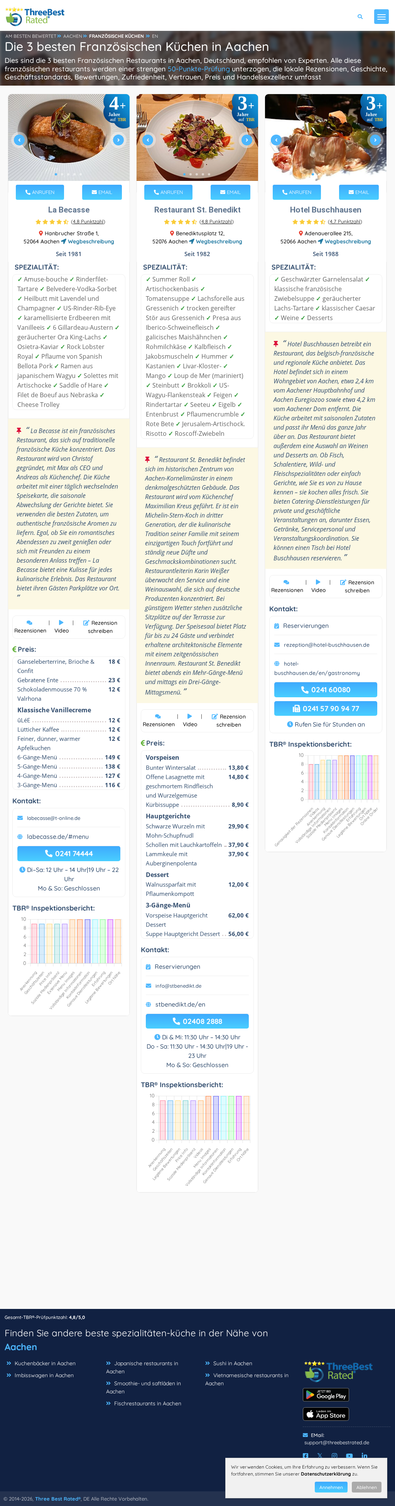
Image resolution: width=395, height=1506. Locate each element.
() (88, 221)
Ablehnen (366, 1487)
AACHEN (72, 36)
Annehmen (331, 1487)
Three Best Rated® (58, 1499)
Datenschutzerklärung (326, 1474)
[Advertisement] (197, 1255)
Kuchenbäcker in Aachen (45, 1363)
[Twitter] (320, 1455)
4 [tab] (74, 174)
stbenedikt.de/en (180, 1004)
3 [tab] (68, 174)
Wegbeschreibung (90, 241)
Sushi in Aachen (232, 1363)
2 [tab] (62, 174)
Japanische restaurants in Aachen (142, 1367)
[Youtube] (349, 1455)
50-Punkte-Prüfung (199, 68)
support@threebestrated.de (336, 1442)
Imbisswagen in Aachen (44, 1375)
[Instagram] (334, 1455)
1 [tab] (56, 174)
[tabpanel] (69, 143)
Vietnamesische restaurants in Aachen (247, 1379)
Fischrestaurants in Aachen (147, 1403)
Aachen (21, 1347)
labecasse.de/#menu (58, 836)
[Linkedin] (364, 1455)
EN (155, 36)
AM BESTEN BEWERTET (30, 36)
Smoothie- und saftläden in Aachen (143, 1387)
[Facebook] (305, 1455)
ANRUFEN (42, 192)
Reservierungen (177, 966)
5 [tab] (80, 174)
